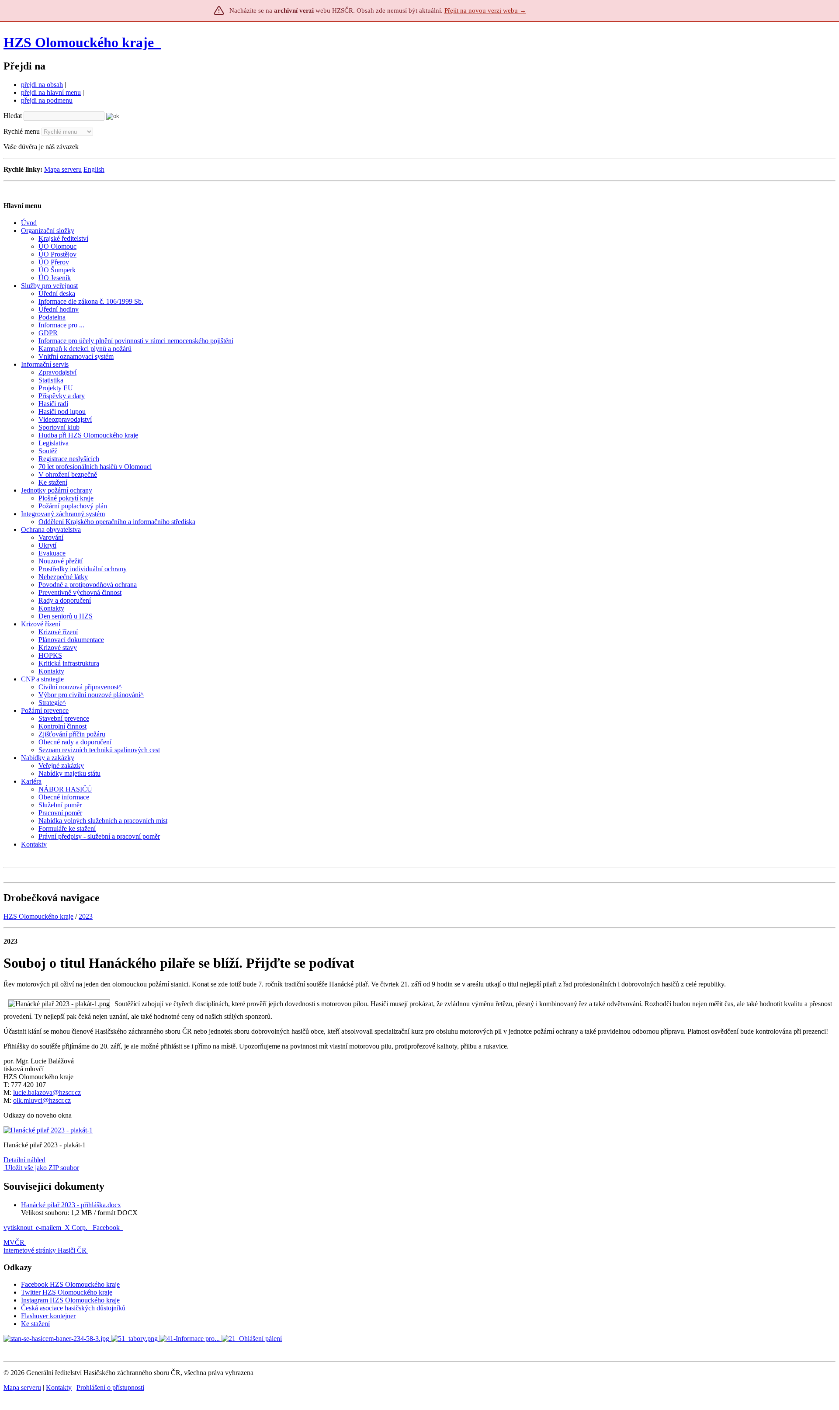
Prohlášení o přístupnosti (110, 1387)
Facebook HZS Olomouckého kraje (70, 1284)
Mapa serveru (63, 169)
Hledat (12, 115)
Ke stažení (35, 1323)
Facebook (107, 1227)
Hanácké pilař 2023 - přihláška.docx (71, 1205)
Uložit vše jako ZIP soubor (41, 1167)
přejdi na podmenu (47, 100)
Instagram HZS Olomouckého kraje (70, 1300)
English (93, 169)
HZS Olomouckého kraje (78, 42)
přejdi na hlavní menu (51, 92)
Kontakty (59, 1387)
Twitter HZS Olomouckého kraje (66, 1292)
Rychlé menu (21, 131)
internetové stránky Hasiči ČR (45, 1250)
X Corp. (77, 1227)
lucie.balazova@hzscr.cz (47, 1092)
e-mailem (48, 1227)
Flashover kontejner (48, 1316)
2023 (86, 916)
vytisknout (17, 1227)
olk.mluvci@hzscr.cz (42, 1100)
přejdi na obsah (42, 84)
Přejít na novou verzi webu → (485, 10)
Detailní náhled (24, 1159)
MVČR (13, 1242)
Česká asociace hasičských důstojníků (73, 1308)
